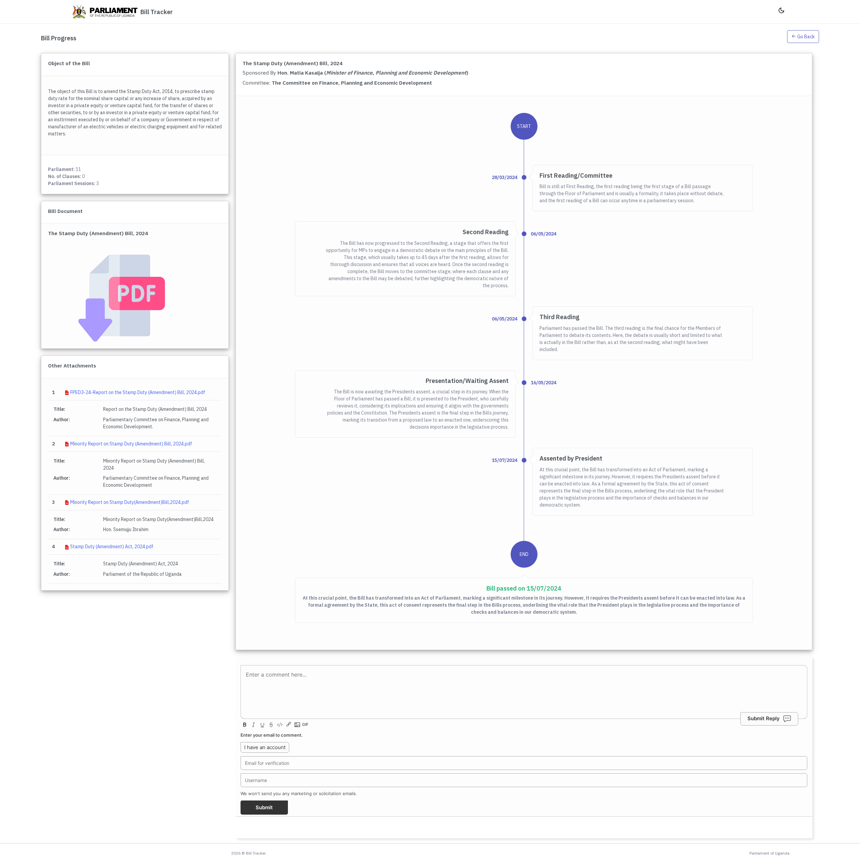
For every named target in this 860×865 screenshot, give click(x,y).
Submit (264, 807)
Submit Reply (763, 718)
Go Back (805, 37)
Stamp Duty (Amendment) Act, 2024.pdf (112, 547)
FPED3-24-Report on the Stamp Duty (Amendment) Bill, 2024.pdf (137, 392)
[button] (803, 38)
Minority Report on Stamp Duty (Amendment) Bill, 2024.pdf (131, 444)
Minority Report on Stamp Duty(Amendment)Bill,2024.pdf (129, 502)
